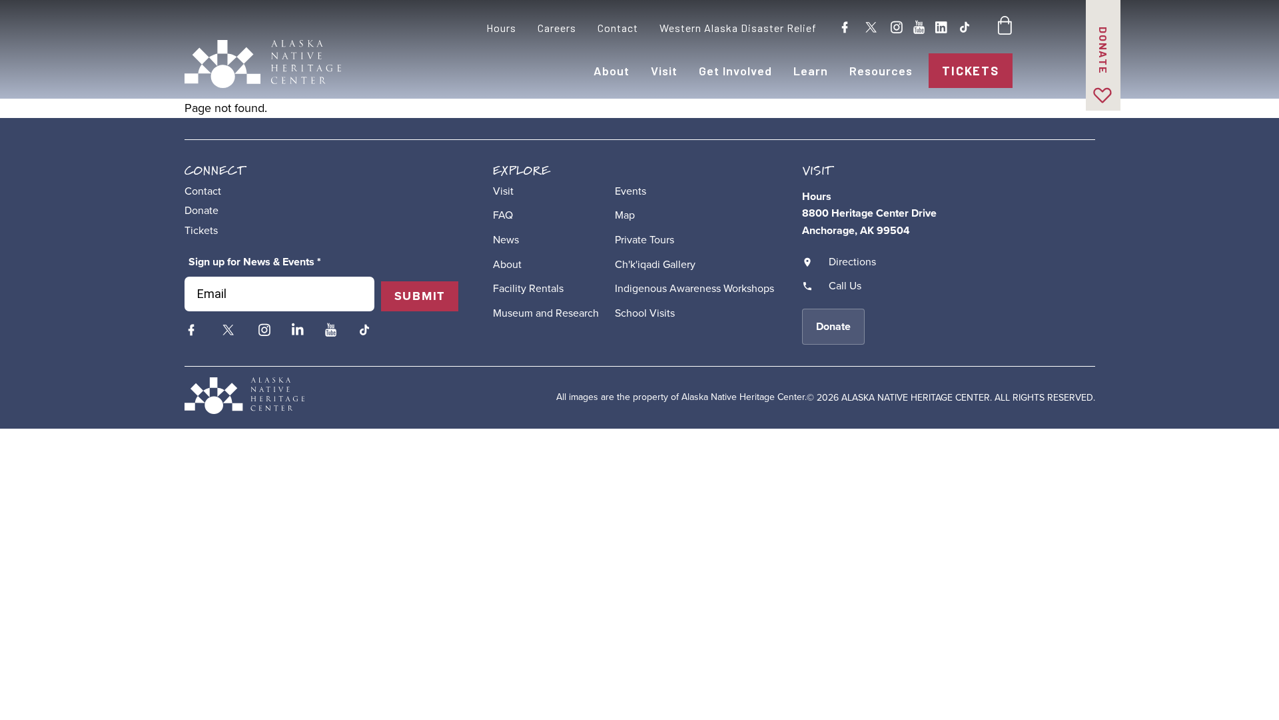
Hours (501, 27)
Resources (881, 70)
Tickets (970, 70)
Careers (557, 27)
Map (625, 215)
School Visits (645, 313)
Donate (1103, 51)
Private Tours (644, 239)
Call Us (845, 285)
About (612, 70)
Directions (852, 261)
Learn (810, 70)
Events (630, 191)
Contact (618, 27)
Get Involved (735, 70)
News (506, 239)
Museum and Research (546, 313)
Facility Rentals (528, 288)
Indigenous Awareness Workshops (694, 288)
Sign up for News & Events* (255, 261)
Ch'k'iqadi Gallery (655, 264)
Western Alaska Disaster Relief (738, 27)
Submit (420, 296)
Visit (664, 70)
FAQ (503, 215)
